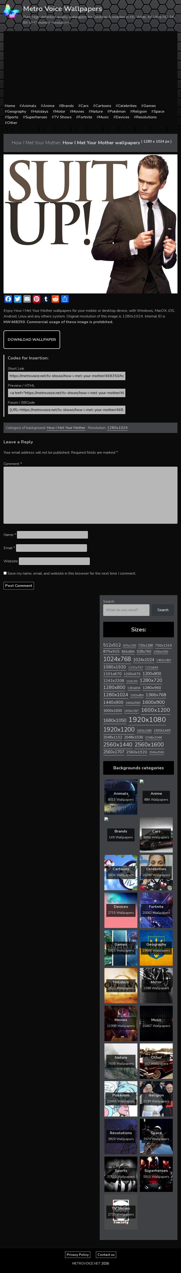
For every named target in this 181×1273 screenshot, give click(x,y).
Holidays (40, 111)
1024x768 (117, 659)
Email (9, 548)
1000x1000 (160, 652)
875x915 (111, 651)
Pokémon (118, 111)
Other (12, 122)
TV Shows (63, 117)
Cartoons (103, 105)
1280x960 (152, 687)
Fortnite (85, 117)
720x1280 (145, 645)
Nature (97, 111)
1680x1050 (114, 720)
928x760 (144, 651)
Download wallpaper (32, 339)
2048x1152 (112, 737)
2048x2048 (153, 737)
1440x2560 (133, 703)
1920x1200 (119, 729)
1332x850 (137, 695)
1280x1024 (117, 427)
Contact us (106, 1254)
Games (150, 105)
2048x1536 (133, 737)
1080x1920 (114, 667)
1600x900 (153, 702)
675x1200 (129, 645)
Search (108, 601)
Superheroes (36, 117)
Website (11, 561)
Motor (60, 111)
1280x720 (151, 680)
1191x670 (112, 673)
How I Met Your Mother (66, 427)
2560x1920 (136, 752)
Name (10, 534)
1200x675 (132, 674)
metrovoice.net (86, 1263)
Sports (12, 117)
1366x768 (156, 695)
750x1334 (163, 645)
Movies (78, 111)
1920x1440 (162, 730)
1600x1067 (131, 711)
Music (104, 117)
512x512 (112, 645)
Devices (122, 117)
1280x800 (114, 687)
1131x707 (135, 667)
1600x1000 (112, 710)
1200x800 (152, 673)
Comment (13, 463)
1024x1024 (143, 660)
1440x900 (113, 702)
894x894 (128, 651)
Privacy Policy (78, 1254)
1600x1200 (155, 710)
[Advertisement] (90, 68)
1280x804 (134, 688)
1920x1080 (147, 719)
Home (10, 105)
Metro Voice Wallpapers (62, 9)
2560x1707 (113, 752)
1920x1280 (144, 731)
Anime (48, 105)
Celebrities (127, 105)
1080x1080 (163, 660)
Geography (16, 111)
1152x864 (151, 667)
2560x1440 (117, 744)
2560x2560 (156, 752)
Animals (29, 105)
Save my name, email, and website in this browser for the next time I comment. (72, 573)
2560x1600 (149, 744)
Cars (85, 105)
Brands (67, 105)
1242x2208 (113, 680)
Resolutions (146, 117)
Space (159, 111)
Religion (139, 111)
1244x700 (132, 681)
